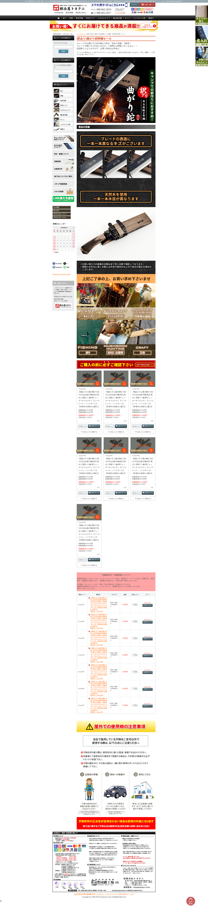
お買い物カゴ (149, 5)
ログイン (134, 5)
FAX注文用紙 (119, 13)
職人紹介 (56, 210)
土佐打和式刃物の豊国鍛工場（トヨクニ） (89, 894)
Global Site (59, 12)
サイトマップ (111, 894)
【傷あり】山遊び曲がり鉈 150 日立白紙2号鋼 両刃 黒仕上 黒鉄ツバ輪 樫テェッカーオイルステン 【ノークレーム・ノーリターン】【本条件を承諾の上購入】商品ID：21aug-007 (98, 705)
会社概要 (70, 12)
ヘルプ (131, 894)
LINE (67, 267)
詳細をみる (82, 426)
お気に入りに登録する (90, 432)
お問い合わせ (81, 12)
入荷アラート (95, 426)
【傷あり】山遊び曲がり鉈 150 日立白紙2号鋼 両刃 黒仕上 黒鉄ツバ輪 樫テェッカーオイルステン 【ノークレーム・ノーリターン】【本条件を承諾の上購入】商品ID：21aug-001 (98, 604)
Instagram (59, 267)
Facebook (59, 263)
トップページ (81, 34)
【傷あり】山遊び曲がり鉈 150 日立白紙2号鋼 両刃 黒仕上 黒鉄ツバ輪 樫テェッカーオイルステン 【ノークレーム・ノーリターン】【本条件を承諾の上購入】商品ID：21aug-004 (98, 655)
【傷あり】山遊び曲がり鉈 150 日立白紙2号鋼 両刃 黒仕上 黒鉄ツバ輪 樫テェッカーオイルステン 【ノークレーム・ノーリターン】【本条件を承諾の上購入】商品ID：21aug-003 (98, 638)
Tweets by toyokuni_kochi (62, 274)
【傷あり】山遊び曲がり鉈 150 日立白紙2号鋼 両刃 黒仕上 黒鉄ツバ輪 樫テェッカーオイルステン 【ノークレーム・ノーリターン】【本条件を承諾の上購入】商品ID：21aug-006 (98, 688)
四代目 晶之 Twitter (59, 217)
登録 (135, 604)
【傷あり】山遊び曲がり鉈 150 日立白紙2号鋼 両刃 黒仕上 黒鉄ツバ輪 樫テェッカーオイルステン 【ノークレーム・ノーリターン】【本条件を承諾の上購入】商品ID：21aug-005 (98, 671)
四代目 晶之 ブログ (59, 214)
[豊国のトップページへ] (58, 18)
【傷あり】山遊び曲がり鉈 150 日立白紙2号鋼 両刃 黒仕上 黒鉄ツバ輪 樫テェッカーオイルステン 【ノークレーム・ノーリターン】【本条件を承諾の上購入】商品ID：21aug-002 (98, 621)
